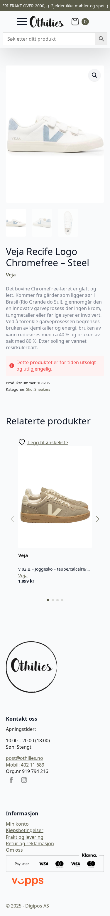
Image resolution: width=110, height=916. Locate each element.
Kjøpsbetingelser (24, 830)
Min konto (17, 824)
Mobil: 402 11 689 (25, 765)
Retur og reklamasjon (30, 843)
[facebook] (11, 780)
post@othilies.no (24, 758)
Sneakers (42, 389)
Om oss (14, 850)
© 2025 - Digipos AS (27, 906)
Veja (11, 274)
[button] (94, 75)
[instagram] (24, 780)
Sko (29, 389)
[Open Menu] (22, 21)
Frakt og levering (24, 837)
